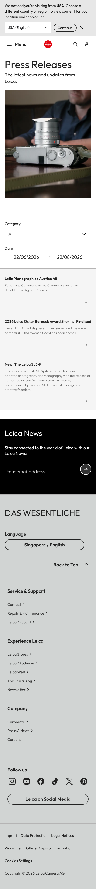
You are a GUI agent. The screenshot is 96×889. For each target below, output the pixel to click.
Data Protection (34, 835)
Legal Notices (62, 835)
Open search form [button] (75, 44)
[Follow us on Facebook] (40, 781)
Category (13, 223)
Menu (21, 44)
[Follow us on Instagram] (12, 781)
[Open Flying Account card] (86, 44)
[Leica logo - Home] (48, 44)
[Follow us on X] (69, 781)
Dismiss (82, 28)
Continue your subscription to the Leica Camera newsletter (85, 469)
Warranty (13, 848)
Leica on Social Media (48, 799)
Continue (65, 27)
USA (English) (18, 27)
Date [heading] (9, 248)
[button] (86, 565)
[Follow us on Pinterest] (84, 781)
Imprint (11, 835)
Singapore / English (44, 545)
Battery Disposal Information (48, 848)
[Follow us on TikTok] (55, 781)
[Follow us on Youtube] (26, 781)
